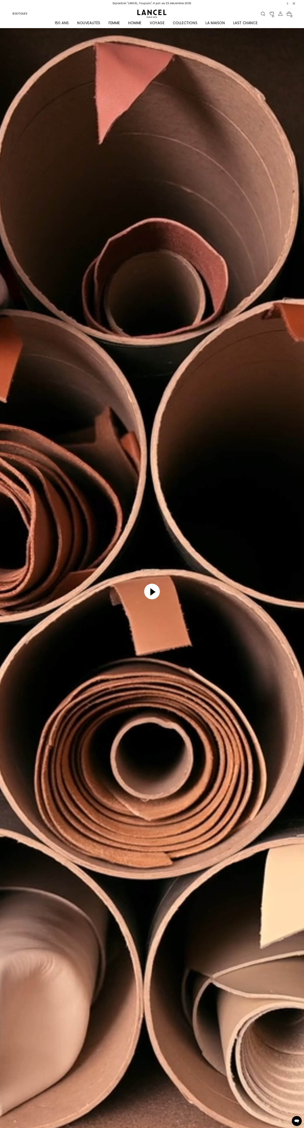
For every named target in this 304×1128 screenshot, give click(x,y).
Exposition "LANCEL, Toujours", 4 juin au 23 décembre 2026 (152, 3)
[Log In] (280, 14)
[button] (288, 3)
